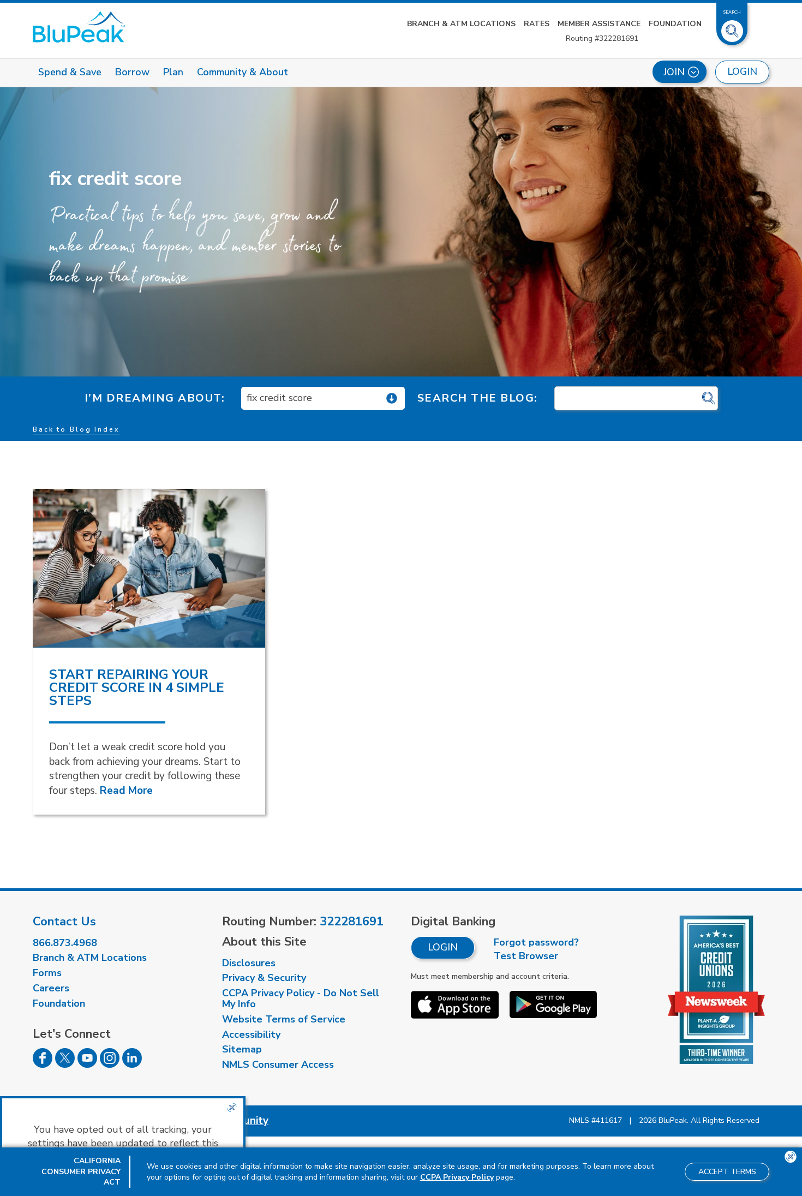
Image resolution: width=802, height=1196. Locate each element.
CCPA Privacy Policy (457, 1177)
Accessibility (251, 1034)
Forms (47, 972)
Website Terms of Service (283, 1019)
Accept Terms (727, 1172)
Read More (126, 791)
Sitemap (242, 1049)
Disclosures (249, 963)
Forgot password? (536, 942)
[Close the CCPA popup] (232, 1108)
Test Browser (526, 955)
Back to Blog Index (76, 429)
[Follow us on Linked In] (132, 1064)
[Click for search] (708, 398)
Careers (51, 988)
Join (674, 72)
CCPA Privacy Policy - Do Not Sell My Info (300, 998)
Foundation (675, 24)
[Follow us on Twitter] (65, 1064)
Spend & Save (69, 72)
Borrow (132, 72)
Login (443, 947)
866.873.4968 (65, 942)
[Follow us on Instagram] (109, 1064)
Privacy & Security (264, 977)
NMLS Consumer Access (278, 1064)
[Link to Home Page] (79, 27)
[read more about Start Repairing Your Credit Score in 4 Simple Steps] (149, 568)
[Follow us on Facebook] (42, 1064)
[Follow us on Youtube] (87, 1064)
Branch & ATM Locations (461, 24)
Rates (536, 24)
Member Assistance (599, 24)
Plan (173, 72)
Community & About (242, 72)
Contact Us (64, 921)
